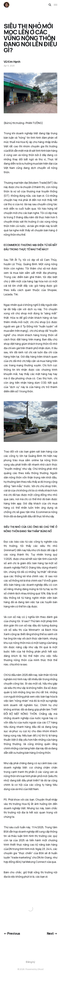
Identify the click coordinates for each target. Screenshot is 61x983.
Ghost (41, 969)
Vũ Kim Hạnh (12, 62)
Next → (52, 933)
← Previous (12, 933)
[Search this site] (50, 5)
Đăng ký (30, 962)
